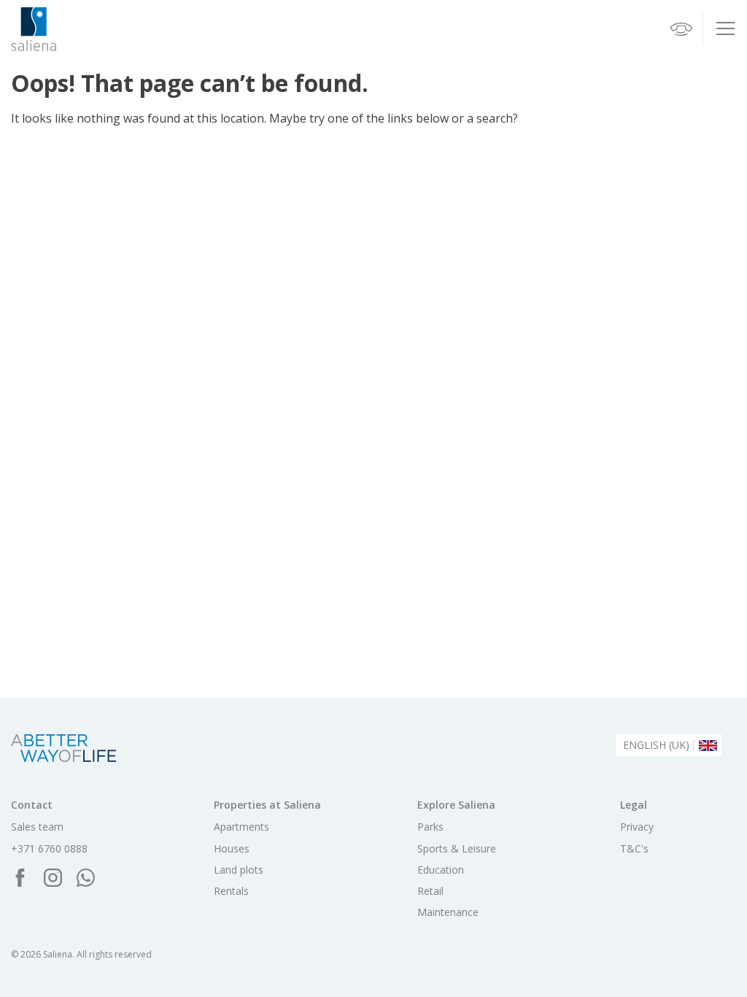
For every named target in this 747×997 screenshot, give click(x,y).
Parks (430, 827)
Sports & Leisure (456, 848)
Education (440, 870)
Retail (430, 891)
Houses (231, 848)
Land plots (238, 870)
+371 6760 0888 (49, 848)
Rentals (231, 891)
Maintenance (448, 912)
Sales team (37, 827)
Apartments (241, 827)
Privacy (637, 827)
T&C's (634, 848)
